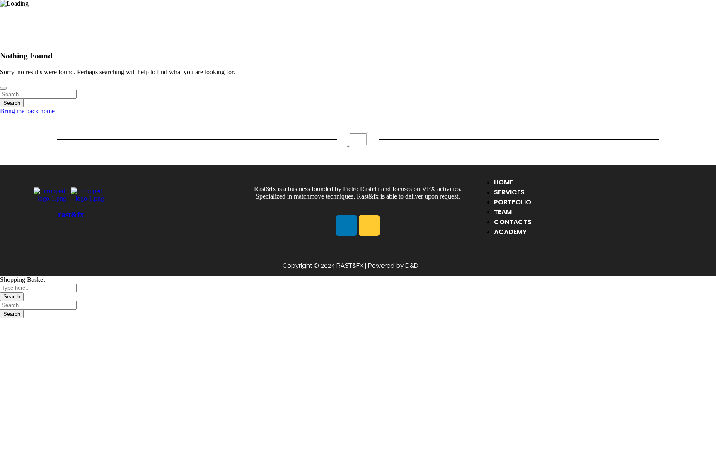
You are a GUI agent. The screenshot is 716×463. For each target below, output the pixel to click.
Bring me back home (27, 110)
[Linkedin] (346, 225)
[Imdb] (369, 225)
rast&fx (71, 214)
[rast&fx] (52, 198)
